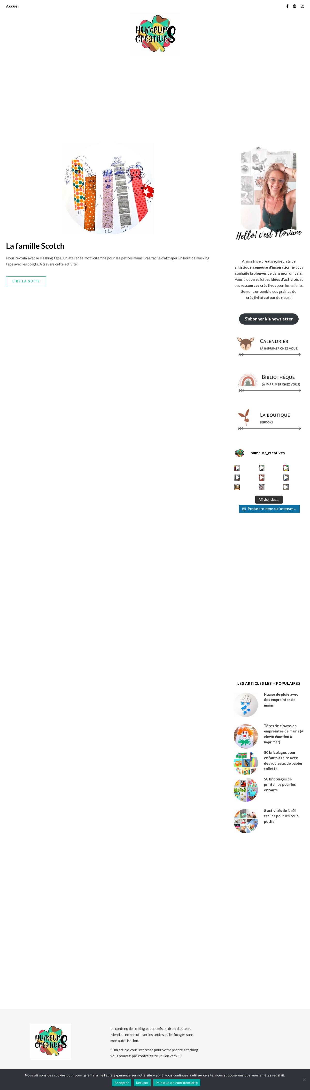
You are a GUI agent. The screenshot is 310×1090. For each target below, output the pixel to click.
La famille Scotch (35, 245)
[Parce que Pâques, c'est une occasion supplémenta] (237, 468)
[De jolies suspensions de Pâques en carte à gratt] (262, 468)
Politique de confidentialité (177, 1083)
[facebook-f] (287, 6)
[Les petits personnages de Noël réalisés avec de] (262, 487)
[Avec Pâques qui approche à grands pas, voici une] (286, 468)
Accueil (13, 6)
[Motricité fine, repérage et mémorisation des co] (237, 478)
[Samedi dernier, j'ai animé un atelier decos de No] (237, 487)
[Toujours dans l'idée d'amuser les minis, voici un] (262, 478)
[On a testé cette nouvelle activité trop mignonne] (286, 478)
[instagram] (302, 6)
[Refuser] (304, 1079)
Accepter (122, 1083)
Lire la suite (26, 281)
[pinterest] (295, 6)
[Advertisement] (155, 97)
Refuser (142, 1083)
